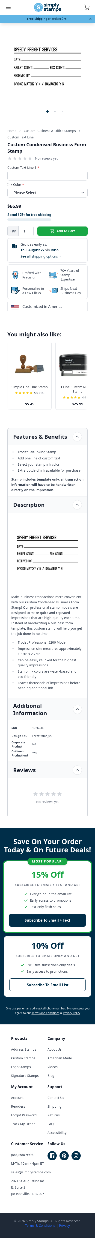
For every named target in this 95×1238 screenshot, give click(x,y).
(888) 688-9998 (22, 1154)
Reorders (18, 1106)
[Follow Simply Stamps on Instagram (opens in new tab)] (76, 1155)
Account (17, 1097)
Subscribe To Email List (47, 984)
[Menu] (8, 7)
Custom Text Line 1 (23, 167)
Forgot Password (24, 1115)
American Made (60, 1058)
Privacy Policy (71, 1013)
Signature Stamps (25, 1075)
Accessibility (57, 1132)
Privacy (64, 1225)
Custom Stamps (23, 1058)
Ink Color (15, 184)
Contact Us (56, 1097)
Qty (13, 231)
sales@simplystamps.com (31, 1172)
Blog (51, 1075)
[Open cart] (86, 7)
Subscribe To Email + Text (47, 920)
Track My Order (23, 1124)
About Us (55, 1049)
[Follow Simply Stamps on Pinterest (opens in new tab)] (64, 1155)
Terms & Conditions (40, 1225)
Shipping (55, 1106)
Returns (54, 1115)
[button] (47, 111)
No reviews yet (46, 158)
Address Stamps (23, 1049)
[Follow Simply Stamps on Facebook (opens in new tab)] (52, 1155)
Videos (53, 1067)
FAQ (51, 1124)
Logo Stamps (21, 1067)
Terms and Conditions (45, 1013)
